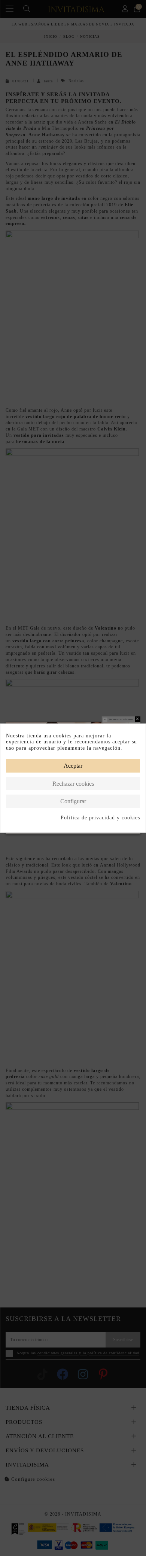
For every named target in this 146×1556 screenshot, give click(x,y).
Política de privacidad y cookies (100, 817)
